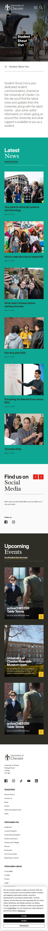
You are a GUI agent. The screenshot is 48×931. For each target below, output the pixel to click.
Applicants (8, 827)
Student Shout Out (11, 161)
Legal (6, 883)
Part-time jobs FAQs (14, 352)
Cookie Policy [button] (12, 908)
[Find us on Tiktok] (21, 780)
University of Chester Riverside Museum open (19, 661)
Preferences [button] (21, 911)
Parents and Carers (11, 839)
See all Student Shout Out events (16, 557)
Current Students (10, 831)
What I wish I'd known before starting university (19, 305)
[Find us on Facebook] (5, 522)
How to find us (9, 794)
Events (6, 806)
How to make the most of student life (23, 256)
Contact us (8, 798)
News (6, 802)
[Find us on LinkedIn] (36, 780)
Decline (24, 921)
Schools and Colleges (11, 842)
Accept (24, 916)
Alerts (6, 814)
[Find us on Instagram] (13, 522)
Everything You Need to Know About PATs (23, 401)
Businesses (8, 850)
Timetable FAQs (12, 449)
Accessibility (8, 871)
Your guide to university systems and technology (21, 209)
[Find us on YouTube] (28, 780)
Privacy (6, 879)
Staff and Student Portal (12, 810)
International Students (12, 835)
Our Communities (10, 854)
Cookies (7, 875)
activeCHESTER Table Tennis (18, 609)
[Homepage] (14, 7)
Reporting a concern (11, 858)
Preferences (24, 926)
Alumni (6, 846)
